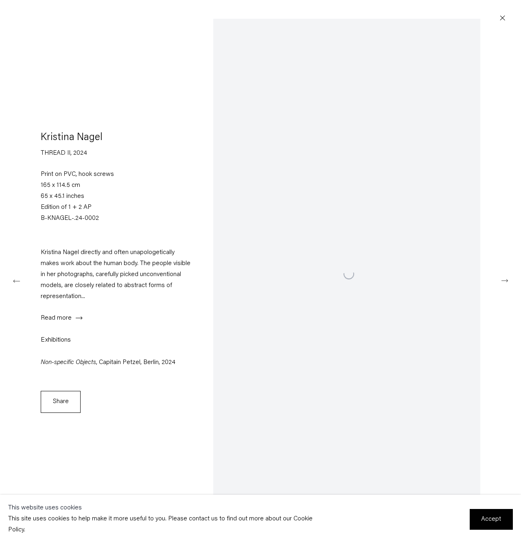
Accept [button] (491, 519)
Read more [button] (56, 318)
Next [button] (505, 280)
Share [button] (61, 402)
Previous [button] (16, 280)
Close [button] (502, 18)
